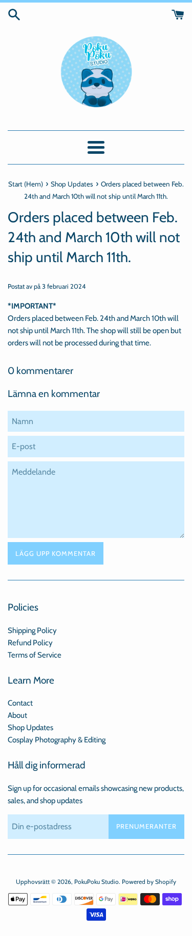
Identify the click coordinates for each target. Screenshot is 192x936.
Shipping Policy (32, 630)
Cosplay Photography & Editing (56, 739)
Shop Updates (30, 727)
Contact (20, 703)
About (17, 715)
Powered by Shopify (149, 881)
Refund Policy (30, 642)
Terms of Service (34, 655)
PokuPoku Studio (96, 881)
